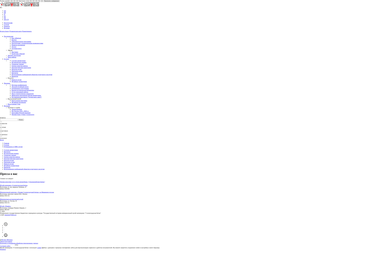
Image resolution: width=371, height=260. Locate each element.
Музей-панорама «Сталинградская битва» (14, 185)
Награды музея (16, 69)
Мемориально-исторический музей (11, 199)
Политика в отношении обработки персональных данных (19, 243)
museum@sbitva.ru (10, 215)
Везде (2, 140)
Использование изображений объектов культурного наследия (32, 74)
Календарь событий (18, 54)
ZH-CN (6, 19)
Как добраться (16, 38)
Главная (6, 143)
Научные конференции (19, 85)
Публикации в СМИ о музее (13, 147)
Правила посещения (18, 45)
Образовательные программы (21, 41)
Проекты (7, 26)
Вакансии (15, 76)
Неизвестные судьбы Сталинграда (23, 114)
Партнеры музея (17, 71)
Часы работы (12, 57)
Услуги (14, 47)
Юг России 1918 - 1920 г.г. (20, 111)
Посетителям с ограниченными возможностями (27, 43)
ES (5, 16)
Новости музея (16, 80)
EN (5, 11)
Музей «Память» (5, 206)
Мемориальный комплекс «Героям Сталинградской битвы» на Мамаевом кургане (27, 192)
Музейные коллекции (19, 102)
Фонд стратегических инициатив (23, 94)
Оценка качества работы (20, 66)
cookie (39, 248)
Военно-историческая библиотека (23, 90)
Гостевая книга (17, 48)
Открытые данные (18, 64)
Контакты (15, 73)
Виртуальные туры (14, 104)
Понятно (3, 249)
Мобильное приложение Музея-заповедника (26, 95)
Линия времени (17, 109)
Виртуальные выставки (19, 100)
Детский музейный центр (20, 87)
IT (4, 14)
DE (5, 12)
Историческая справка (19, 62)
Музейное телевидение (19, 81)
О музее (6, 24)
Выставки (15, 52)
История (6, 28)
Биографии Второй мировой (21, 113)
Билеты (14, 40)
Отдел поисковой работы (20, 92)
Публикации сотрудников (20, 88)
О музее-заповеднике (19, 61)
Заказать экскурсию (14, 55)
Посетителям (8, 23)
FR (5, 18)
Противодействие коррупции (21, 67)
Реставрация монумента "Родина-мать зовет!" (27, 97)
